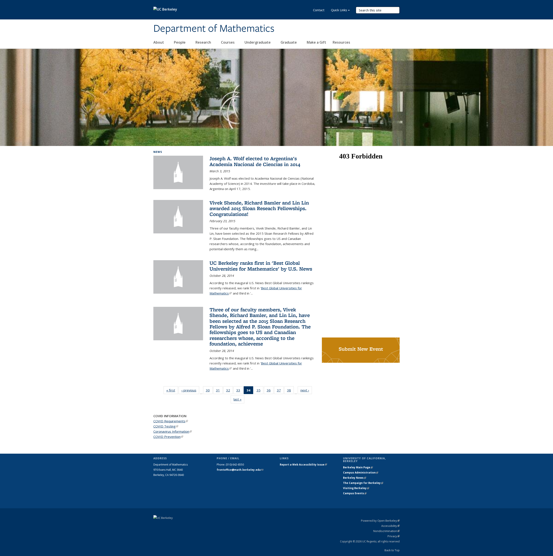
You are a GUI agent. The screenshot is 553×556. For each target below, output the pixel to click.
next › (306, 390)
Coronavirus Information (172, 431)
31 (219, 391)
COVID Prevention (168, 436)
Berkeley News (354, 478)
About (159, 42)
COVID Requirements (170, 421)
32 (229, 391)
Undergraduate (258, 42)
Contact (318, 10)
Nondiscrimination (386, 531)
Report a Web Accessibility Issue (303, 464)
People (180, 42)
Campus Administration (360, 472)
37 (280, 391)
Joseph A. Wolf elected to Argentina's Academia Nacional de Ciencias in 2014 (255, 161)
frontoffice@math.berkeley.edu (240, 470)
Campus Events (355, 493)
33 (239, 391)
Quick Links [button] (339, 10)
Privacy (394, 536)
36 (270, 391)
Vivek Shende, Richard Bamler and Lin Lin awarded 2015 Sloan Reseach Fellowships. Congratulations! (259, 208)
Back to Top (392, 550)
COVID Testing (165, 426)
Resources (342, 42)
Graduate (289, 42)
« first (172, 390)
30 (209, 391)
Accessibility (390, 526)
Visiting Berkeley (356, 488)
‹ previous (190, 390)
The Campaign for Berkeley (363, 483)
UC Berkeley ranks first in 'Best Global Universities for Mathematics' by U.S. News (261, 266)
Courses (228, 42)
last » (239, 399)
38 (290, 391)
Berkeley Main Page (358, 467)
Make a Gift (316, 42)
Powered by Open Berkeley (380, 521)
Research (203, 42)
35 (260, 391)
